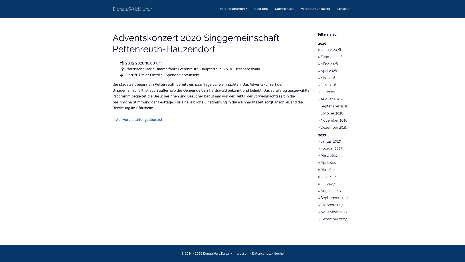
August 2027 (331, 191)
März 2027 (329, 155)
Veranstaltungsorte (315, 9)
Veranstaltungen (232, 9)
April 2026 (329, 71)
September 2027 (334, 198)
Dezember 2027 (334, 219)
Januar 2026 (331, 49)
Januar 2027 (331, 141)
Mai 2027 (328, 169)
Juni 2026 (328, 85)
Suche (279, 253)
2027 (322, 135)
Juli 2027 (328, 184)
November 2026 (334, 120)
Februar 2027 (331, 148)
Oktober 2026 (332, 113)
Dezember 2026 (334, 127)
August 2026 (331, 99)
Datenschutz (262, 253)
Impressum (241, 253)
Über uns (261, 9)
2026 (322, 43)
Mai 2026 (328, 78)
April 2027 (329, 162)
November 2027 (334, 212)
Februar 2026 (332, 57)
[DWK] (133, 9)
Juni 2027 (328, 176)
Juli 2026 (328, 92)
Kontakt (343, 9)
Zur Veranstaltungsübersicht (140, 119)
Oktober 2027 (332, 205)
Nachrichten (284, 9)
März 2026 (329, 64)
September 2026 (334, 106)
